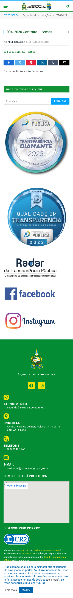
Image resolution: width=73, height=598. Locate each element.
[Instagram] (41, 385)
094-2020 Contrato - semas (19, 51)
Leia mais (52, 579)
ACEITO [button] (26, 589)
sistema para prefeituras (47, 550)
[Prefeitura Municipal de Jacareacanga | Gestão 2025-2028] (36, 6)
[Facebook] (31, 385)
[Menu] (6, 6)
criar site (25, 550)
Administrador (16, 42)
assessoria (28, 553)
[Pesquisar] (67, 6)
